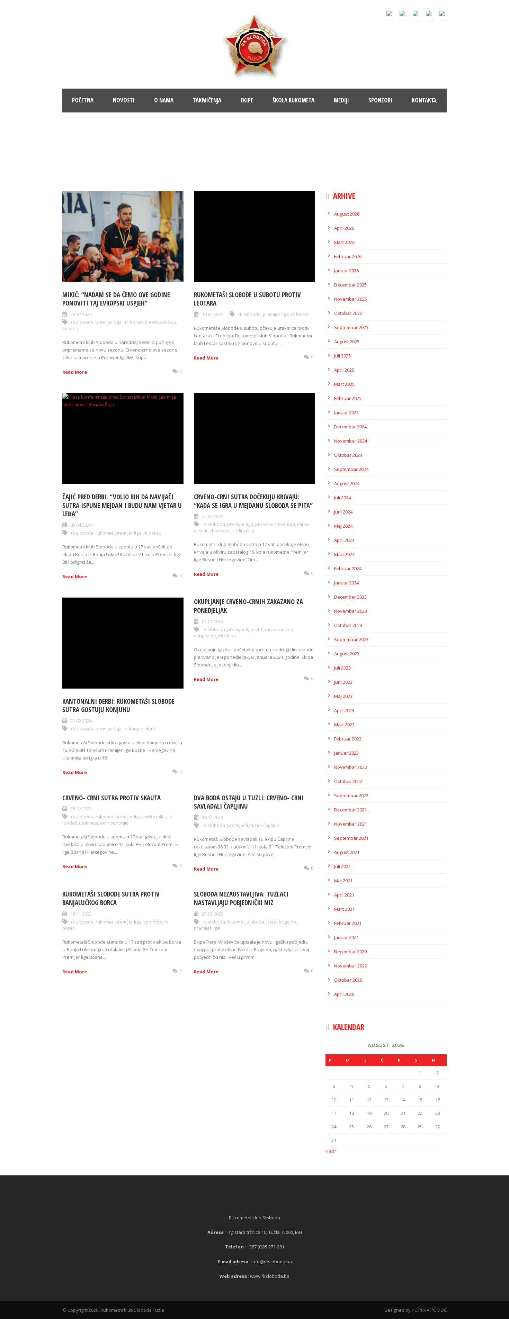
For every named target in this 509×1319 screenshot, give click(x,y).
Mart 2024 (344, 554)
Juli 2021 (342, 866)
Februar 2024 (347, 568)
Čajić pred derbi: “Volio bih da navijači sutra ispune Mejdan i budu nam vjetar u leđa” (122, 505)
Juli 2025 (342, 356)
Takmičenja (207, 100)
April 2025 (344, 370)
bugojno (287, 922)
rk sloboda (82, 322)
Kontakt (423, 100)
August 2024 (346, 483)
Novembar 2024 (350, 441)
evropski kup (162, 322)
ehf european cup (274, 629)
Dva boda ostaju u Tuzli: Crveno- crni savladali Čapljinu (249, 802)
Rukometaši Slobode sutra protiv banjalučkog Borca (111, 898)
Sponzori (380, 100)
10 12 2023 (212, 817)
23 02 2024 (81, 721)
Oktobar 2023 (348, 625)
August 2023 (346, 654)
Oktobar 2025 (348, 313)
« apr (330, 1151)
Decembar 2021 (350, 810)
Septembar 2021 (351, 838)
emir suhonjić (114, 823)
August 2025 (346, 341)
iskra (271, 922)
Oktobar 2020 (348, 980)
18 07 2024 (81, 314)
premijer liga (109, 322)
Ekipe (247, 100)
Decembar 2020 (350, 951)
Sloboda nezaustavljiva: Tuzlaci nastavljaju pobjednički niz (241, 898)
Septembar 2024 (351, 469)
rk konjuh (133, 729)
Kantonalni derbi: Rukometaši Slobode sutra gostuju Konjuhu (118, 706)
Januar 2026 (346, 270)
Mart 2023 (344, 724)
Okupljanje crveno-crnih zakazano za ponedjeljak (248, 606)
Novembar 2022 (350, 767)
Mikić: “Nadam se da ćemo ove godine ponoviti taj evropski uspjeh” (116, 299)
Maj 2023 (343, 696)
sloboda (255, 922)
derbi (151, 729)
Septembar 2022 (351, 795)
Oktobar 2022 (348, 781)
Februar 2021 (347, 923)
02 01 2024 (212, 621)
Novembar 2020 (350, 966)
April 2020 (344, 994)
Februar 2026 (347, 256)
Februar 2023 (347, 739)
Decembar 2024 (350, 427)
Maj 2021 (343, 880)
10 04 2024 (212, 314)
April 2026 (344, 228)
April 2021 (344, 895)
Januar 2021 (346, 937)
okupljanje (205, 636)
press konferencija (275, 524)
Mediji (341, 100)
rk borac (152, 533)
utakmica (88, 823)
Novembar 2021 (350, 824)
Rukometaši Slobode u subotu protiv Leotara (247, 299)
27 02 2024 (212, 516)
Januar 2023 (346, 753)
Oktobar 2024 (348, 455)
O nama (163, 100)
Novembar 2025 (350, 299)
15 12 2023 (81, 809)
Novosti (124, 100)
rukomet (104, 533)
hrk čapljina (267, 825)
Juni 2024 (343, 512)
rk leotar (300, 314)
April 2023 (344, 710)
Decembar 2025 (350, 285)
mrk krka (227, 636)
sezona (70, 328)
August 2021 (346, 852)
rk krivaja (220, 530)
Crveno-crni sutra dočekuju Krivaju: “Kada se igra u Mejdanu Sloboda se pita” (253, 501)
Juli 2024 (342, 497)
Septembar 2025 (351, 327)
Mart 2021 (344, 909)
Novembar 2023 (350, 611)
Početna (82, 100)
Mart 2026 (344, 242)
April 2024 (344, 540)
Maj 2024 (343, 526)
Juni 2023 (343, 682)
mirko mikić (135, 322)
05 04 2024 (81, 525)
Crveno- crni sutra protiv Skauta (111, 797)
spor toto (152, 922)
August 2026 (346, 214)
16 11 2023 (81, 914)
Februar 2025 (347, 398)
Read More (74, 372)
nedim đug (243, 530)
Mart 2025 (344, 384)
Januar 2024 (346, 583)
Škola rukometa (293, 100)
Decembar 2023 (350, 597)
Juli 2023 (342, 668)
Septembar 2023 (351, 639)
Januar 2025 (346, 412)
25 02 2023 (212, 914)
